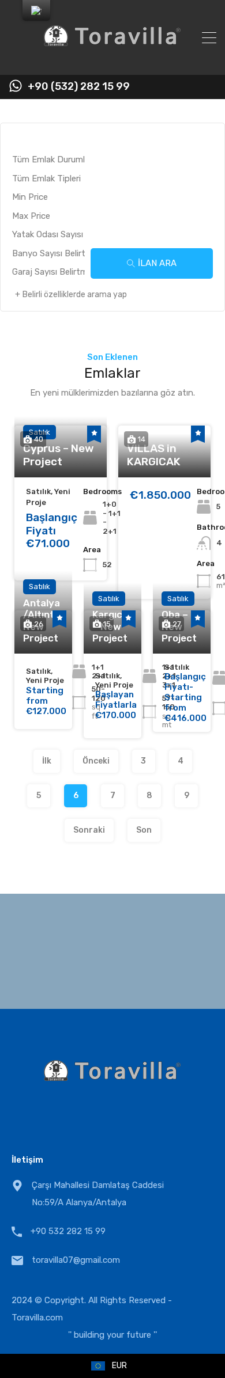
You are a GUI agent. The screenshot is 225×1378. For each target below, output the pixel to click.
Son (144, 830)
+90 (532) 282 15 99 (79, 87)
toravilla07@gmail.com (76, 1260)
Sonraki (89, 830)
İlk (46, 761)
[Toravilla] (112, 61)
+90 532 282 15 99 (68, 1231)
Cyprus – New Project (58, 455)
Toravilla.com (37, 1317)
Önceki (96, 761)
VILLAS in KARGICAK (154, 455)
